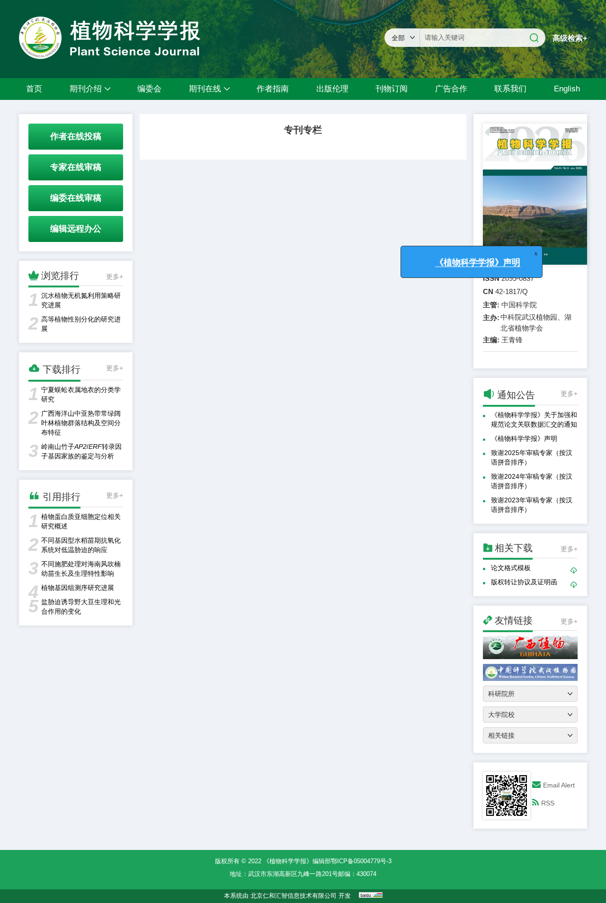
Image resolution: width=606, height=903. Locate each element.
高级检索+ (570, 38)
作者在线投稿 (75, 136)
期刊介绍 (86, 88)
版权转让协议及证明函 (524, 582)
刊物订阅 (391, 88)
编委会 (149, 88)
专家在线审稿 (75, 167)
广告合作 (451, 88)
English (567, 88)
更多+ (114, 276)
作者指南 (273, 88)
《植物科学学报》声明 (524, 438)
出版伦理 (332, 88)
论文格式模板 (511, 568)
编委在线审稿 (75, 198)
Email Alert (559, 785)
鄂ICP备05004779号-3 (361, 861)
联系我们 (510, 88)
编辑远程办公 (75, 228)
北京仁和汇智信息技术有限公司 (293, 895)
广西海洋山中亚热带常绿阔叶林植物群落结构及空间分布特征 (81, 423)
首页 (34, 88)
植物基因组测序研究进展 (77, 587)
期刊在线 (205, 88)
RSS (547, 803)
